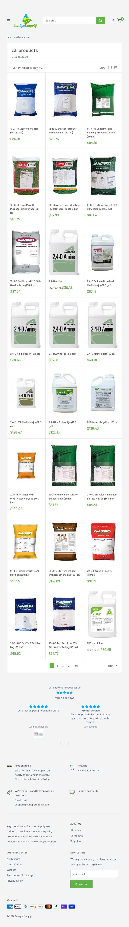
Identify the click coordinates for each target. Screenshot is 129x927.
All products (22, 37)
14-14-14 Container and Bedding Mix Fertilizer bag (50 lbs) (101, 132)
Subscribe (81, 884)
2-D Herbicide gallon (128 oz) (102, 422)
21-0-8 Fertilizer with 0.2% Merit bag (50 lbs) (24, 572)
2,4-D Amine (55, 281)
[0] (119, 20)
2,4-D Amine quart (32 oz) (101, 353)
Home (10, 37)
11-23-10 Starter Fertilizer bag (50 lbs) (24, 130)
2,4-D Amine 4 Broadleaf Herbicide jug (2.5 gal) (100, 283)
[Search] (100, 20)
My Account (13, 858)
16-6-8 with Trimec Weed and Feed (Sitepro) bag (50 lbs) (64, 206)
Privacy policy (15, 880)
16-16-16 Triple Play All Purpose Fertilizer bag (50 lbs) (24, 208)
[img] (64, 692)
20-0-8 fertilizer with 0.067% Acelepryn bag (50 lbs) (24, 498)
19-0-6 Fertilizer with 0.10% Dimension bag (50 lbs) (102, 206)
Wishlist (11, 869)
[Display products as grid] (110, 67)
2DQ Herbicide (95, 643)
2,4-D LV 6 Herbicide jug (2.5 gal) (25, 424)
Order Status (14, 864)
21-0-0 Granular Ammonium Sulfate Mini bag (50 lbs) (102, 496)
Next (110, 665)
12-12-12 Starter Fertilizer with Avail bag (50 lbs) (63, 130)
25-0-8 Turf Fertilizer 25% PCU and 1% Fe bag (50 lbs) (63, 645)
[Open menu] (8, 20)
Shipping (75, 841)
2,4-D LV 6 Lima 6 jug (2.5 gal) (62, 424)
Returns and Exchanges (21, 875)
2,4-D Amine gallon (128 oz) (25, 353)
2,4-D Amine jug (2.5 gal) (62, 353)
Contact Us (76, 835)
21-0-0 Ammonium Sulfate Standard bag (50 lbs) (63, 496)
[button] (62, 742)
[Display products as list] (115, 67)
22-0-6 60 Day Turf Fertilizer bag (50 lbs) (25, 645)
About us (75, 830)
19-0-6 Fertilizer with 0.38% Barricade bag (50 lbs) (25, 283)
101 (76, 665)
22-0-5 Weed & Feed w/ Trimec (100, 572)
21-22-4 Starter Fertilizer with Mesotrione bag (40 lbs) (64, 572)
